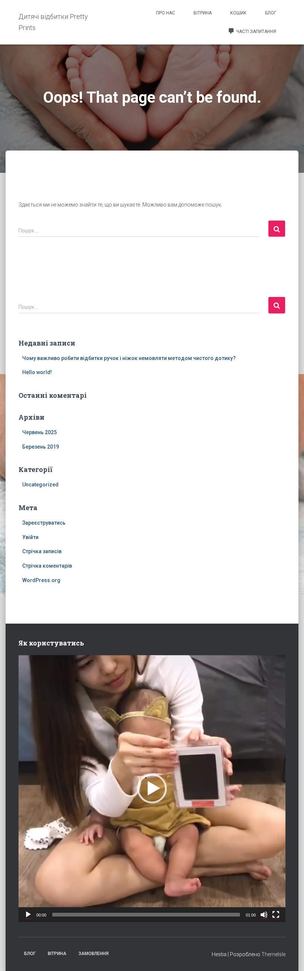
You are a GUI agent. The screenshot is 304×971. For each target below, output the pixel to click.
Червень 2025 (39, 432)
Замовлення (94, 953)
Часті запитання (256, 31)
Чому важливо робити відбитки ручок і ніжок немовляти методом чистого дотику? (129, 358)
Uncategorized (40, 485)
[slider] (146, 914)
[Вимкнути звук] (264, 914)
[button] (152, 788)
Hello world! (37, 372)
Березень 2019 (40, 447)
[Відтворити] (28, 914)
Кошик (238, 13)
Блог (270, 13)
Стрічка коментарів (47, 566)
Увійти (30, 537)
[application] (152, 788)
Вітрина (203, 13)
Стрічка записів (42, 551)
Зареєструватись (44, 523)
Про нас (165, 13)
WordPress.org (41, 580)
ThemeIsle (273, 954)
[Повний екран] (276, 914)
